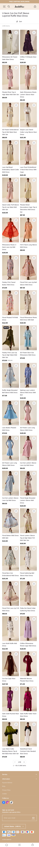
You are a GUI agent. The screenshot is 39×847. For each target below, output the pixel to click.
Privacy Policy (6, 790)
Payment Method (7, 782)
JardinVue (8, 839)
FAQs (3, 786)
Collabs (4, 793)
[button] (4, 6)
